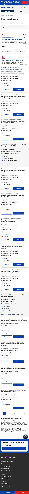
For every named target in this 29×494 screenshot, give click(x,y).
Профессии (3, 481)
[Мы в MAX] (21, 7)
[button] (24, 7)
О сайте (3, 474)
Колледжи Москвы (5, 468)
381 (24, 413)
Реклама (24, 34)
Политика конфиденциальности (8, 489)
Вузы (21, 11)
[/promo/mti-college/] (14, 154)
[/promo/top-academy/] (14, 304)
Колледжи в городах (5, 463)
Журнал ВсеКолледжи (6, 476)
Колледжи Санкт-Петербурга (7, 470)
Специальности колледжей (7, 461)
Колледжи (7, 11)
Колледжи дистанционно (6, 466)
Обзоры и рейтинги (5, 478)
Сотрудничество (4, 483)
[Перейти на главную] (7, 8)
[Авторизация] (27, 7)
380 (21, 413)
